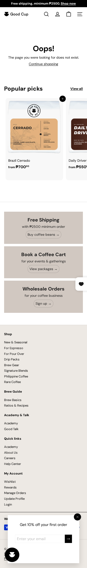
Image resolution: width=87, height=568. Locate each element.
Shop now (68, 3)
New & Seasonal (15, 342)
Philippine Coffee (16, 376)
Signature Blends (16, 371)
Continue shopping (43, 64)
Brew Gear (11, 365)
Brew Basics (13, 400)
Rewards (10, 487)
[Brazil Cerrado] (34, 135)
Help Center (12, 464)
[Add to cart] (62, 99)
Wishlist (10, 482)
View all (76, 89)
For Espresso (13, 348)
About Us (11, 453)
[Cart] (68, 14)
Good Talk (11, 429)
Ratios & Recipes (16, 405)
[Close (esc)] (77, 517)
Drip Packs (12, 359)
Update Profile (14, 499)
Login (8, 504)
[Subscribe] (68, 539)
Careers (9, 458)
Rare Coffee (12, 382)
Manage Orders (15, 493)
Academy (11, 423)
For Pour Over (14, 354)
